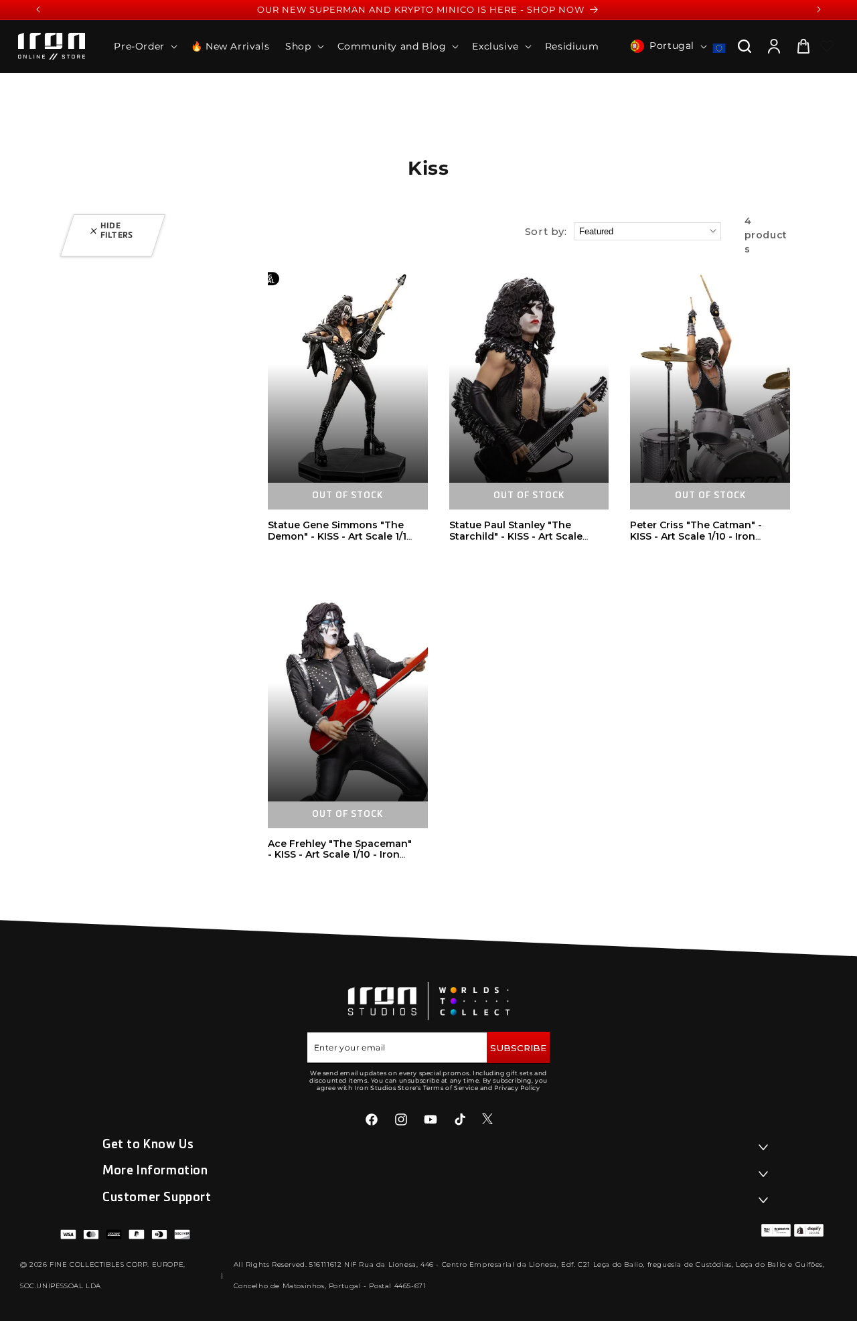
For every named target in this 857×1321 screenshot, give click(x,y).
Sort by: (546, 231)
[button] (144, 46)
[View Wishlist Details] (827, 46)
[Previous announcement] (38, 9)
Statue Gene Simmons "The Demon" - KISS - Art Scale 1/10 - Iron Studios (340, 536)
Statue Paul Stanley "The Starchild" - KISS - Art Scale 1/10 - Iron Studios (515, 536)
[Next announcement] (819, 9)
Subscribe (518, 1047)
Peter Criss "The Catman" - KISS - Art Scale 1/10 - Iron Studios (696, 536)
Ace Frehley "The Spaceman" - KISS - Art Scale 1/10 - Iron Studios (340, 855)
